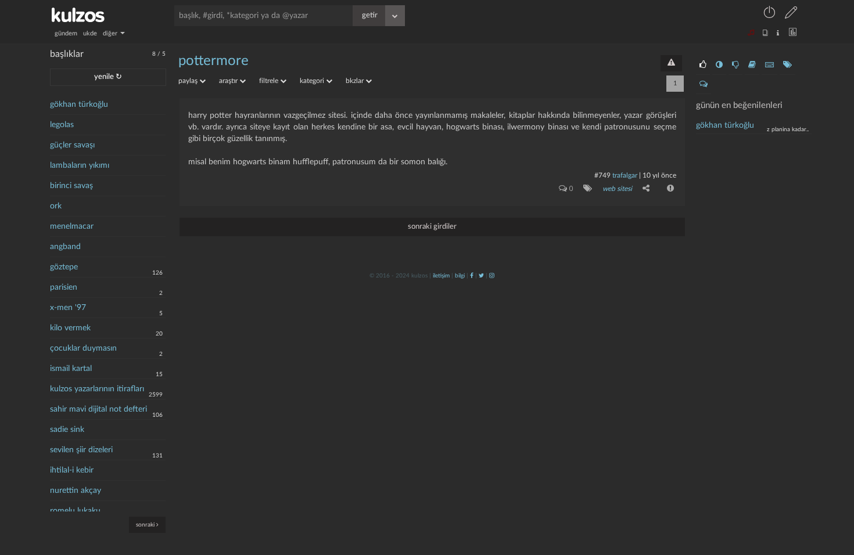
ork (56, 206)
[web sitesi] (585, 188)
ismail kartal (71, 369)
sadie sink (67, 430)
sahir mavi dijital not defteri (98, 409)
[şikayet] (669, 188)
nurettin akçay (75, 490)
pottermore (213, 61)
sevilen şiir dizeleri (81, 450)
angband (65, 247)
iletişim (441, 276)
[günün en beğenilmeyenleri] (735, 65)
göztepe (64, 267)
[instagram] (491, 276)
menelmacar (72, 226)
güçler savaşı (72, 145)
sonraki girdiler (432, 226)
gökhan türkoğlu (79, 104)
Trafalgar (624, 175)
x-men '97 (68, 308)
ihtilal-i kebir (72, 470)
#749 (602, 175)
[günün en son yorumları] (703, 84)
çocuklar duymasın (83, 348)
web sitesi (617, 188)
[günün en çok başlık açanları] (787, 65)
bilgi (460, 276)
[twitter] (481, 276)
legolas (62, 125)
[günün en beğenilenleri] (703, 65)
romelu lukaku (75, 511)
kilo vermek (70, 328)
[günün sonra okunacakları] (752, 65)
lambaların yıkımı (79, 165)
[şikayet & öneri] (671, 63)
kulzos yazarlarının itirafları (97, 389)
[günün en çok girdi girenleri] (769, 65)
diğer (111, 33)
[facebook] (471, 276)
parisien (63, 287)
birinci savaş (71, 186)
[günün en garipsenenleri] (719, 65)
